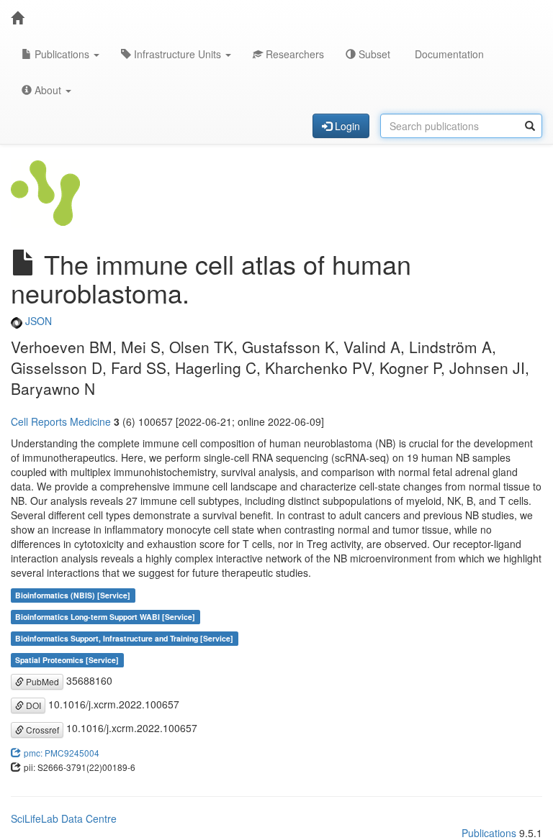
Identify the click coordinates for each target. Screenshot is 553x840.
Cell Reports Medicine (61, 421)
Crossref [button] (41, 729)
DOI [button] (32, 705)
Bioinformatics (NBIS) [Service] (72, 595)
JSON (37, 321)
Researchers (293, 54)
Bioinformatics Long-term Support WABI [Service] (105, 616)
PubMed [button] (41, 681)
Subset (373, 54)
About (48, 90)
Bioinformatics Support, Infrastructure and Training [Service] (124, 638)
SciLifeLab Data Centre (64, 818)
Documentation (448, 54)
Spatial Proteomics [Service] (67, 659)
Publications (62, 54)
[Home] (17, 18)
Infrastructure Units (177, 54)
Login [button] (346, 126)
